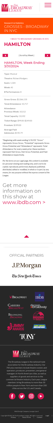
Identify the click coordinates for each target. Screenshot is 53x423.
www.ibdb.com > (24, 202)
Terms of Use (26, 417)
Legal (47, 415)
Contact (39, 417)
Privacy (13, 417)
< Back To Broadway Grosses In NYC (29, 39)
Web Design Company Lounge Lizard (26, 411)
